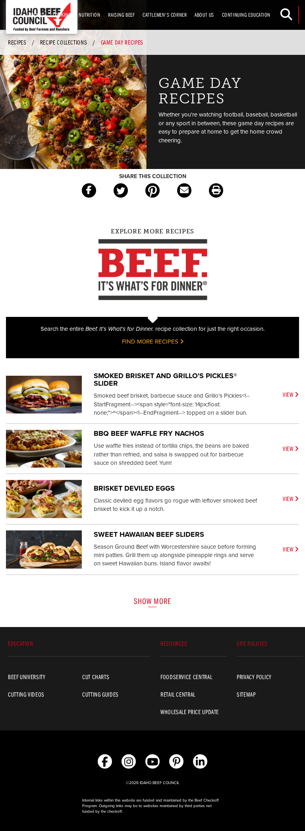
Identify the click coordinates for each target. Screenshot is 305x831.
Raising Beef (121, 14)
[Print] (216, 190)
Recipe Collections (63, 42)
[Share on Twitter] (121, 190)
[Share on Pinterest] (152, 190)
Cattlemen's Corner (165, 14)
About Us (204, 14)
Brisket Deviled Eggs (134, 488)
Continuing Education (246, 14)
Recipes (37, 14)
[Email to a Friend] (184, 190)
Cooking (62, 14)
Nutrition (89, 14)
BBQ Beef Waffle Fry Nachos (149, 433)
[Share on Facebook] (89, 190)
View (289, 394)
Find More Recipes (151, 341)
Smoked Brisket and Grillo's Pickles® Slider (165, 379)
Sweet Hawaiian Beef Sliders (149, 534)
